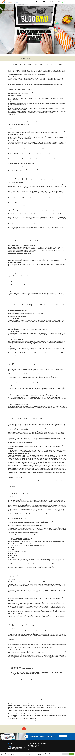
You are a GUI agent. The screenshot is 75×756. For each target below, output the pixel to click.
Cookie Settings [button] (65, 754)
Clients (49, 1)
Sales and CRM (26, 67)
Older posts (28, 728)
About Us (35, 1)
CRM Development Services (20, 493)
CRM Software (12, 67)
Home (30, 1)
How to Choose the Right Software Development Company (33, 179)
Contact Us (58, 1)
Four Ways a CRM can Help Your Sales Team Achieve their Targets (37, 305)
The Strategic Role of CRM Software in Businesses (30, 240)
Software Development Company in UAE (26, 576)
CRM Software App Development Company (27, 625)
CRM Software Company (19, 67)
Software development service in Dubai (25, 419)
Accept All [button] (71, 754)
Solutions (45, 1)
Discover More (63, 736)
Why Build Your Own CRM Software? (24, 121)
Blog (53, 1)
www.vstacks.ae (32, 749)
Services (40, 1)
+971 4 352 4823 (35, 747)
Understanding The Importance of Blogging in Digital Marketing (36, 65)
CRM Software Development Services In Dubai (28, 364)
